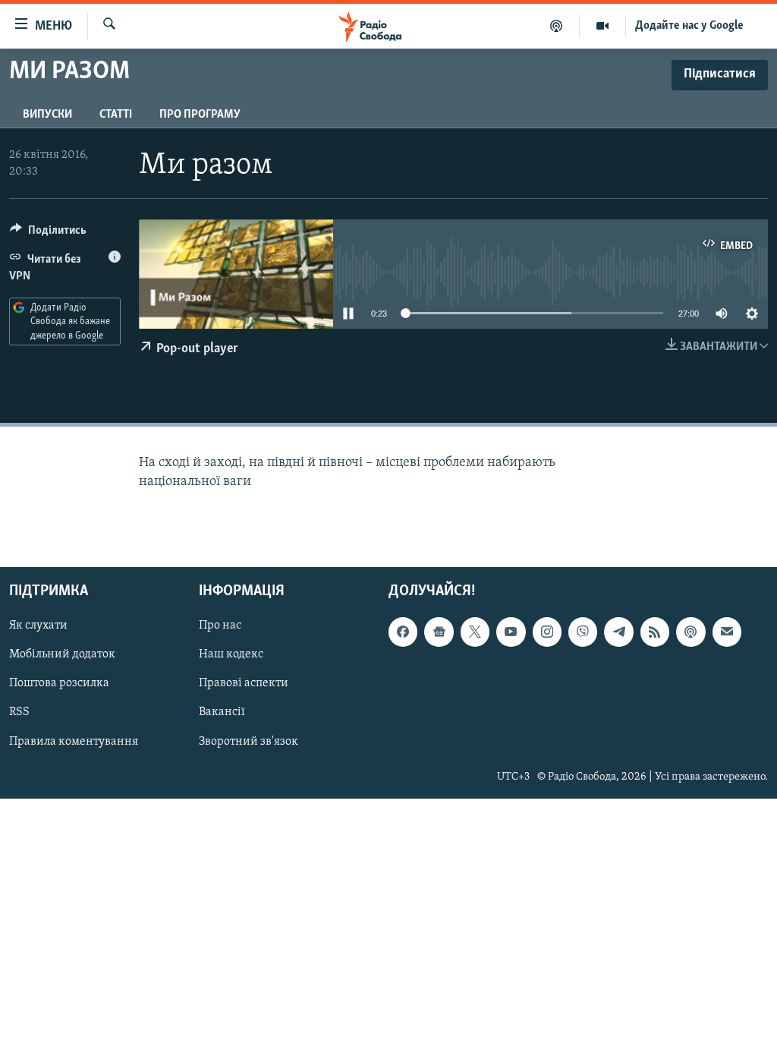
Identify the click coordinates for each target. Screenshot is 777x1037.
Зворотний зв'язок (248, 741)
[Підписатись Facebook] (402, 631)
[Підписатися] (727, 631)
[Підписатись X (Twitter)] (475, 631)
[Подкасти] (556, 25)
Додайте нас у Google (689, 26)
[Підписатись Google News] (438, 631)
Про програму (200, 115)
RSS (19, 712)
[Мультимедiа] (603, 25)
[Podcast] (690, 631)
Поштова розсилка (59, 683)
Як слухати (38, 625)
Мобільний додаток (62, 654)
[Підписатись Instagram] (547, 631)
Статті (115, 115)
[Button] (48, 233)
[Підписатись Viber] (582, 631)
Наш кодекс (231, 654)
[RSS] (654, 631)
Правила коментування (73, 741)
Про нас (220, 625)
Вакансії (222, 712)
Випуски (47, 115)
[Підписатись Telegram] (618, 631)
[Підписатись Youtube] (510, 631)
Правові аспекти (243, 683)
